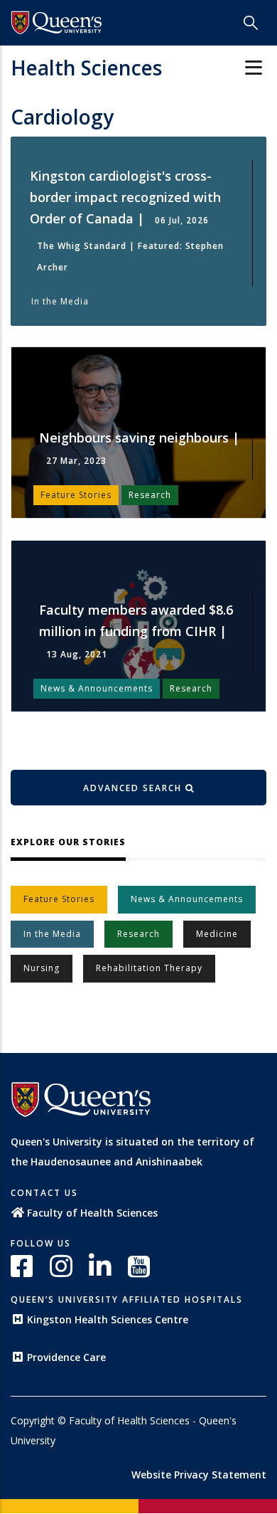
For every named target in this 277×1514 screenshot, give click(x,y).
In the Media (52, 934)
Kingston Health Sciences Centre (107, 1319)
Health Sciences (86, 67)
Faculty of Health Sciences (92, 1212)
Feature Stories (58, 899)
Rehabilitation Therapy (149, 968)
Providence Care (66, 1357)
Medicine (217, 934)
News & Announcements (187, 899)
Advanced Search (134, 788)
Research (138, 934)
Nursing (41, 968)
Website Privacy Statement (198, 1474)
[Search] (251, 23)
